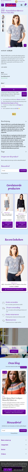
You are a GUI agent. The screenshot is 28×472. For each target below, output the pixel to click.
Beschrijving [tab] (5, 121)
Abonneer (23, 170)
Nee (10, 470)
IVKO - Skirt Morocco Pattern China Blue (7, 214)
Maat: (3, 83)
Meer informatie (18, 470)
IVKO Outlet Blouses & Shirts (8, 95)
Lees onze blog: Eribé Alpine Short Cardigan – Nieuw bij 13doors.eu (14, 411)
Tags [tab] (3, 152)
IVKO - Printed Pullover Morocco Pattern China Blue (14, 284)
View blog (23, 367)
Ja (5, 470)
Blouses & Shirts (12, 92)
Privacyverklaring (4, 173)
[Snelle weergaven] (10, 196)
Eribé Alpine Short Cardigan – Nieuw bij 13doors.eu (12, 399)
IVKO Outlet (16, 94)
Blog (3, 396)
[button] (21, 4)
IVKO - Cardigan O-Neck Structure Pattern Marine (21, 217)
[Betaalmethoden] (14, 114)
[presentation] (7, 31)
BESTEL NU (14, 351)
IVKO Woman (4, 74)
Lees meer (4, 67)
